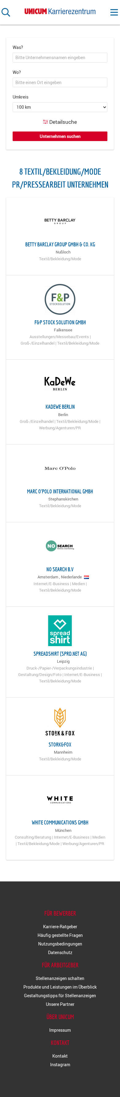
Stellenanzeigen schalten (60, 978)
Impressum (60, 1030)
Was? (18, 47)
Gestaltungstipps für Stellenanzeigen (60, 995)
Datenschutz (60, 952)
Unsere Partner (60, 1004)
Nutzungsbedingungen (60, 944)
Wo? (17, 72)
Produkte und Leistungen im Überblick (60, 987)
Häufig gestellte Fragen (60, 935)
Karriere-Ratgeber (60, 926)
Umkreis (20, 97)
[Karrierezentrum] (60, 10)
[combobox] (60, 58)
